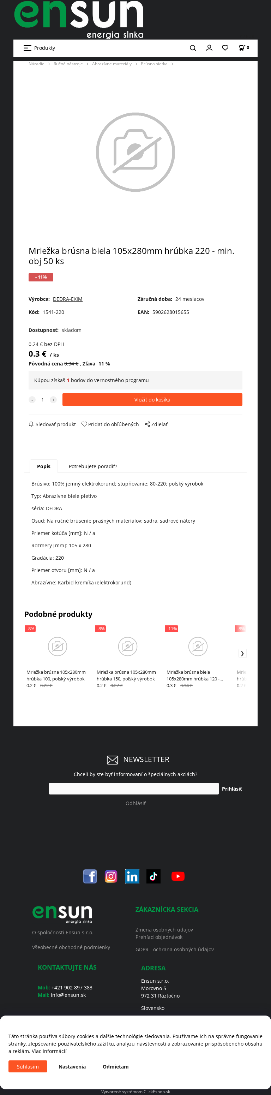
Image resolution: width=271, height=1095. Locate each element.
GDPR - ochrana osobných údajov (175, 949)
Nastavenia (72, 1066)
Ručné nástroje (68, 63)
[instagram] (111, 875)
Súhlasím (28, 1066)
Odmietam (116, 1066)
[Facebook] (90, 875)
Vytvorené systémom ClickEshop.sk (135, 1091)
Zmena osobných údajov (164, 929)
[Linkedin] (132, 875)
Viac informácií (49, 1051)
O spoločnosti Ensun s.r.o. (63, 932)
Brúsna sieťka (154, 63)
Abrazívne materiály (112, 63)
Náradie (36, 63)
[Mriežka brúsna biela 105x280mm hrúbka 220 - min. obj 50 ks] (135, 152)
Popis (43, 466)
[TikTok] (153, 875)
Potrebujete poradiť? (93, 466)
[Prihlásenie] (209, 47)
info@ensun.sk (68, 995)
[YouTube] (178, 875)
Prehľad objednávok (159, 937)
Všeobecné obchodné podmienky (71, 947)
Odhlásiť (136, 803)
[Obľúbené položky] (225, 48)
